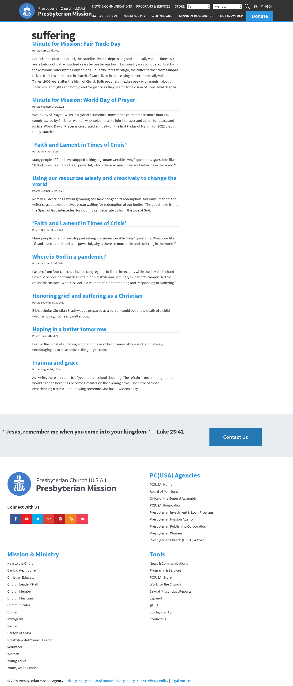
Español (156, 598)
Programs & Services (153, 6)
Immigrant (15, 619)
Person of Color (19, 633)
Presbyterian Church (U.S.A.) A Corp (177, 540)
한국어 (266, 6)
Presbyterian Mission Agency (172, 519)
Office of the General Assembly (173, 498)
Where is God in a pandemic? (69, 256)
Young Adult (16, 661)
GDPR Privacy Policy (152, 680)
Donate (260, 16)
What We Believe (103, 16)
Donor (12, 612)
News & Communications (112, 6)
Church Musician (20, 598)
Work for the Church (165, 584)
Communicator (18, 605)
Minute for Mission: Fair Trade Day (76, 43)
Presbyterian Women (166, 533)
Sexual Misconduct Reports (170, 591)
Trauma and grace (55, 362)
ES (256, 6)
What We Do (134, 16)
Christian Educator (21, 577)
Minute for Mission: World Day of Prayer (83, 99)
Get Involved (231, 16)
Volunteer (14, 647)
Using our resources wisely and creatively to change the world (104, 181)
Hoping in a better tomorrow (69, 329)
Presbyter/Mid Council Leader (30, 640)
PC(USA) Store (161, 577)
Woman (13, 653)
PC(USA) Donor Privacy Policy (112, 680)
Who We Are (162, 16)
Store (180, 6)
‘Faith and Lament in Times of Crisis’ (79, 144)
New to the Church (21, 563)
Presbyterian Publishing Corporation (178, 526)
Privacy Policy (76, 680)
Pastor (12, 626)
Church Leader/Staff (22, 584)
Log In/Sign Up (161, 612)
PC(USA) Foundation (165, 505)
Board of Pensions (164, 491)
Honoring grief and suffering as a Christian (87, 295)
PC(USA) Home (161, 484)
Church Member (19, 591)
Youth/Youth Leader (22, 667)
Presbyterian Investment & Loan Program (181, 512)
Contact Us (235, 437)
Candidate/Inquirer (22, 570)
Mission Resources (196, 16)
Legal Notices (181, 680)
